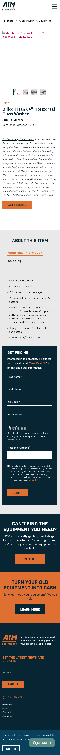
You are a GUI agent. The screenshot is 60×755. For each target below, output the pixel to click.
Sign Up (13, 684)
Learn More (30, 610)
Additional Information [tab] (25, 252)
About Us (7, 715)
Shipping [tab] (14, 260)
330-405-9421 (37, 363)
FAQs (5, 708)
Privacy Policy (34, 479)
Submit (18, 493)
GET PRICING (17, 205)
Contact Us (30, 559)
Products (8, 20)
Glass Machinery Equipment (35, 20)
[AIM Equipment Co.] (7, 6)
